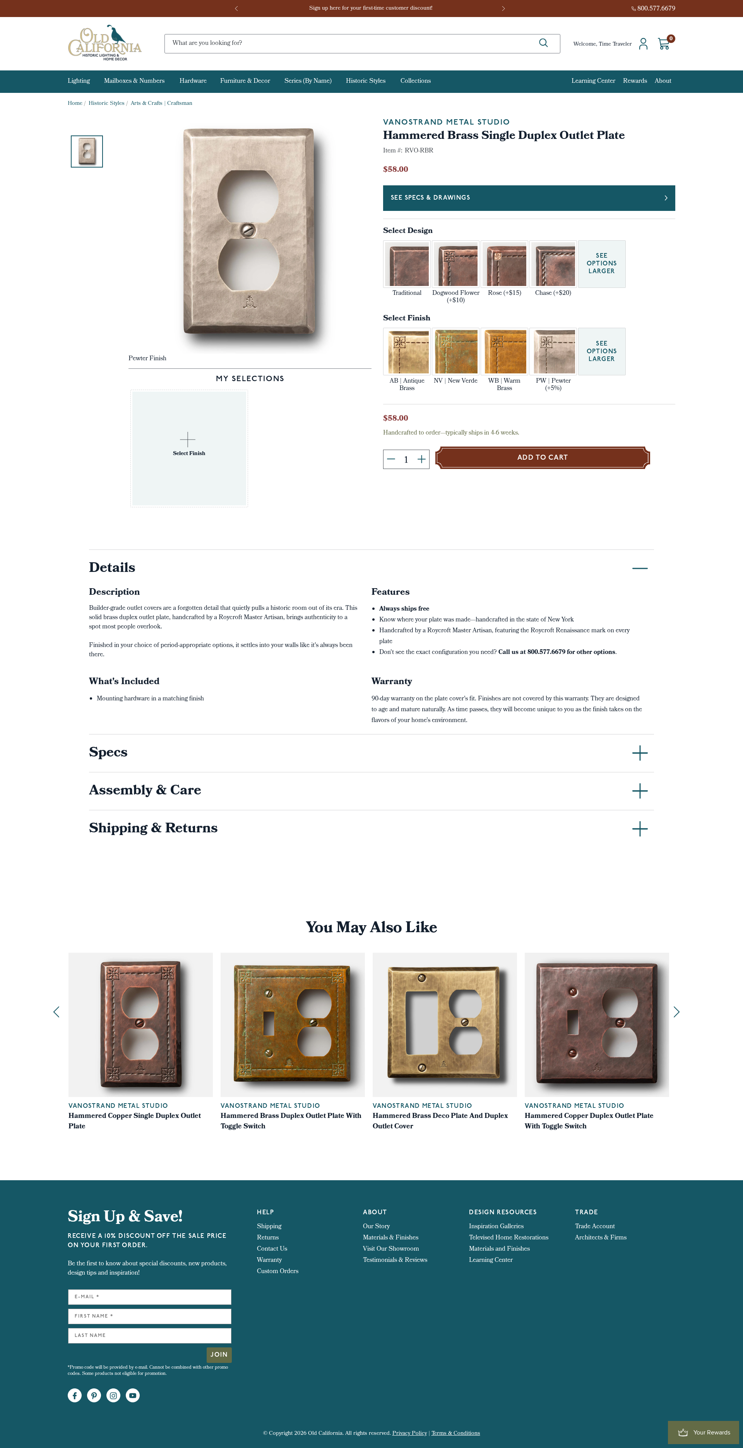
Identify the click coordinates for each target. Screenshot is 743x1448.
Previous (239, 8)
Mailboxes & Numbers (134, 81)
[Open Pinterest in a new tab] (94, 1395)
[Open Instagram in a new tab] (113, 1395)
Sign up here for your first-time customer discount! (371, 8)
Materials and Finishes (499, 1249)
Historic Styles (365, 81)
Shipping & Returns (153, 829)
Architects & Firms (601, 1238)
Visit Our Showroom (391, 1249)
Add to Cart (542, 458)
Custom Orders (277, 1272)
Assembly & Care (145, 791)
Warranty (269, 1260)
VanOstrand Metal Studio (446, 123)
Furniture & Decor (245, 81)
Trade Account (595, 1227)
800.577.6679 (656, 9)
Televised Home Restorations (508, 1238)
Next (504, 8)
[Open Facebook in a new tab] (74, 1395)
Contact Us (272, 1249)
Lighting (79, 81)
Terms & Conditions (455, 1433)
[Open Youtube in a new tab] (132, 1395)
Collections (416, 81)
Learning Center (593, 81)
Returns (268, 1238)
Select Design (408, 231)
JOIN (219, 1355)
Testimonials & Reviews (395, 1260)
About (663, 81)
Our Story (376, 1227)
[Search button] (543, 43)
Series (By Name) (308, 81)
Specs (108, 753)
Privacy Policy (409, 1433)
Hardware (193, 81)
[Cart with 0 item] (663, 44)
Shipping (269, 1227)
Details (112, 569)
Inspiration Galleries (496, 1227)
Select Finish (406, 319)
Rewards (635, 81)
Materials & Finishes (390, 1238)
